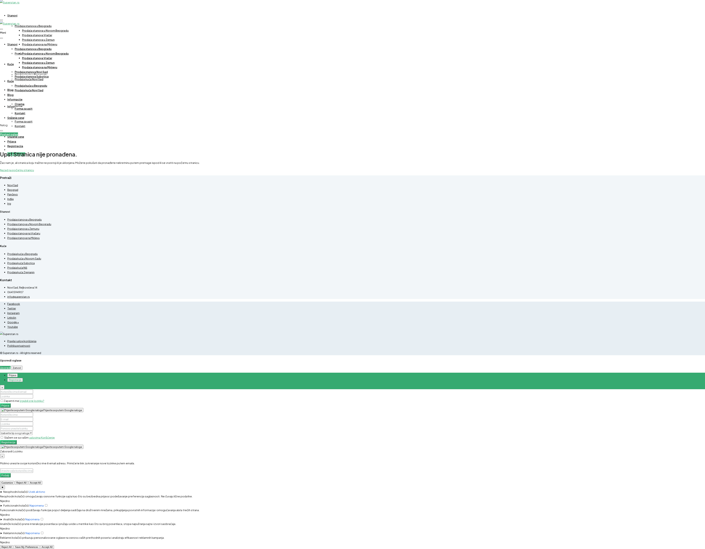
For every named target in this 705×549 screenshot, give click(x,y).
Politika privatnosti (18, 345)
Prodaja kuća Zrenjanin (21, 272)
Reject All (21, 482)
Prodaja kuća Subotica (21, 263)
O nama (19, 104)
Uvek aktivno (37, 491)
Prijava (5, 405)
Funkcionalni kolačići (16, 505)
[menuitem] (11, 141)
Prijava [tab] (12, 375)
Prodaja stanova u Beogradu (33, 26)
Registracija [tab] (15, 380)
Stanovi (12, 15)
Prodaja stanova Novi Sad (31, 71)
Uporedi (5, 367)
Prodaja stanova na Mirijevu (39, 44)
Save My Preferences (26, 547)
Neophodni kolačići (15, 491)
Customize (7, 482)
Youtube (12, 326)
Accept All (35, 482)
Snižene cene (15, 136)
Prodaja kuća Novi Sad (29, 79)
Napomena (37, 505)
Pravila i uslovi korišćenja (21, 341)
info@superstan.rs (18, 296)
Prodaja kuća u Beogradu (31, 85)
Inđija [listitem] (10, 199)
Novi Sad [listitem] (12, 185)
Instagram (13, 313)
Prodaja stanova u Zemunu (23, 228)
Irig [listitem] (9, 203)
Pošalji (5, 475)
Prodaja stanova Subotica (32, 76)
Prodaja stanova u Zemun (38, 39)
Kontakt (20, 126)
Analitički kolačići (14, 519)
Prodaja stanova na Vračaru (23, 233)
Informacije (14, 99)
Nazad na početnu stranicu (17, 170)
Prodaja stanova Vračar (37, 35)
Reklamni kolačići (14, 533)
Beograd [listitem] (12, 189)
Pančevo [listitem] (12, 194)
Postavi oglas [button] (9, 134)
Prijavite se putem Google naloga (62, 410)
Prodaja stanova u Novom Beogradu (45, 30)
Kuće (10, 64)
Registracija (8, 442)
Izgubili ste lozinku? (32, 400)
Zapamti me (12, 400)
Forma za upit (23, 121)
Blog (10, 89)
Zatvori (17, 367)
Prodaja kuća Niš (17, 267)
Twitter (11, 308)
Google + (13, 322)
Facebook (13, 303)
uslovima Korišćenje (42, 437)
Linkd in (11, 317)
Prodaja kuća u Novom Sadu (24, 258)
